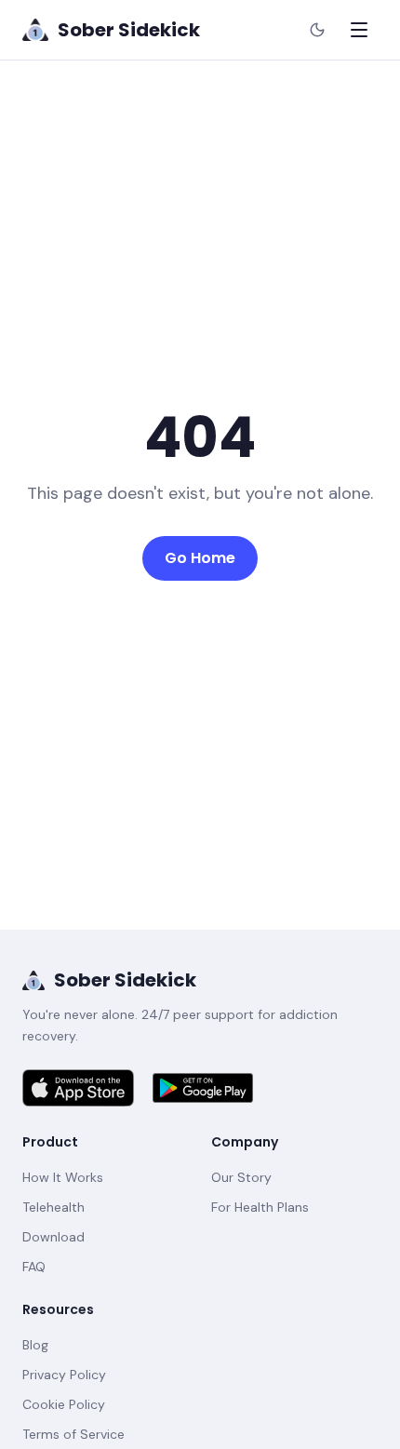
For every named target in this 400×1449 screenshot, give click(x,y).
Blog (35, 1344)
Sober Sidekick (125, 980)
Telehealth (53, 1207)
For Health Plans (260, 1207)
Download (53, 1236)
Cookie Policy (63, 1404)
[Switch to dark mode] (317, 30)
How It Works (62, 1177)
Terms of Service (73, 1434)
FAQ (34, 1266)
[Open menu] (359, 29)
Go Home (200, 558)
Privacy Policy (64, 1374)
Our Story (241, 1177)
